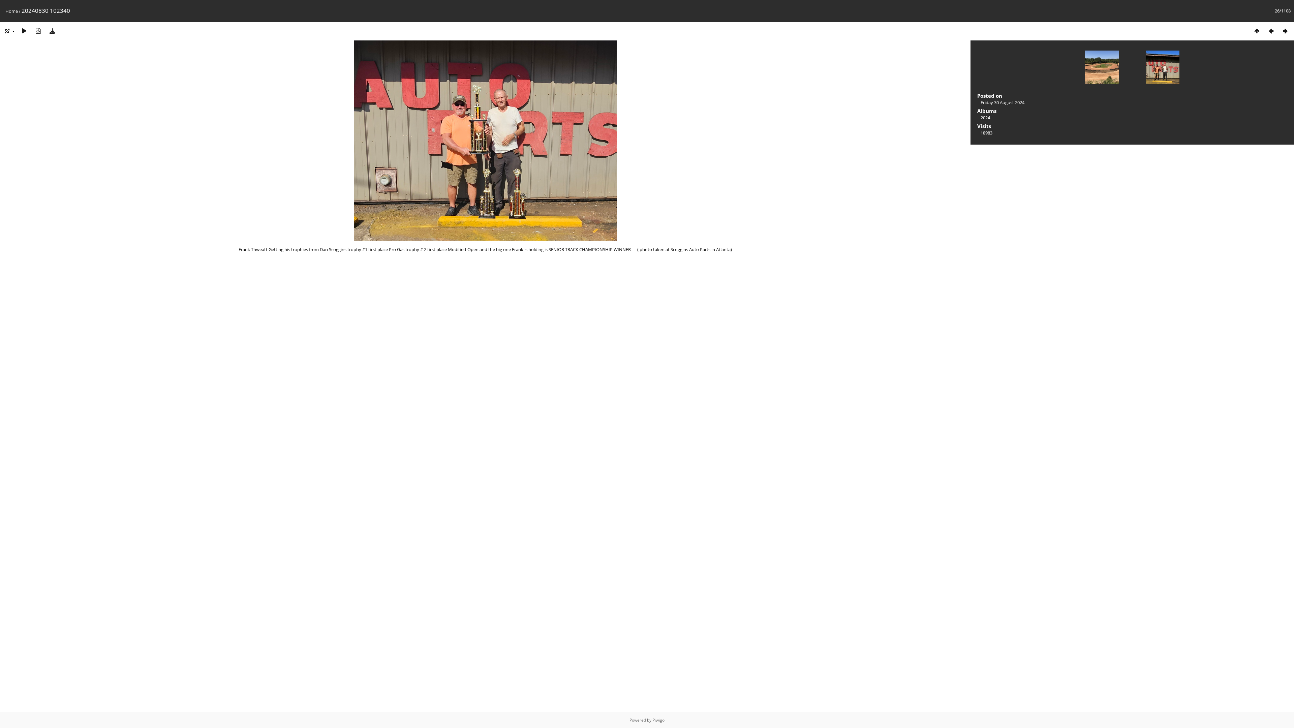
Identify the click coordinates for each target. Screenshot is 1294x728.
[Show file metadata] (38, 31)
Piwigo (658, 720)
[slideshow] (24, 31)
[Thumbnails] (1257, 31)
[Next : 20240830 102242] (1285, 31)
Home (11, 11)
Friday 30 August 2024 (1002, 102)
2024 (985, 118)
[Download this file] (52, 31)
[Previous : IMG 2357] (1271, 31)
